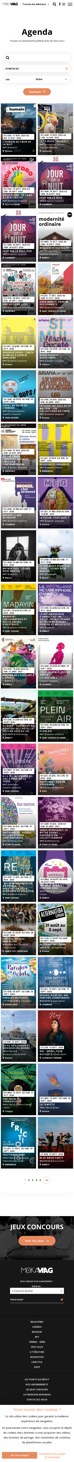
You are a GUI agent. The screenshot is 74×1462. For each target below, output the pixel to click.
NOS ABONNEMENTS (37, 1384)
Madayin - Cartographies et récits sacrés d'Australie (15, 621)
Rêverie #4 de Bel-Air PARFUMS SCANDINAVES (55, 996)
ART (37, 1336)
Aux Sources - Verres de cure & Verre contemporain (17, 835)
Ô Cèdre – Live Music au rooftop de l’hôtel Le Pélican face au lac (18, 728)
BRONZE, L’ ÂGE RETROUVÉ (12, 516)
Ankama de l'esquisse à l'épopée (18, 676)
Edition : (37, 1286)
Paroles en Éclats (15, 998)
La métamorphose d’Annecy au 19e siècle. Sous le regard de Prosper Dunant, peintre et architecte (55, 619)
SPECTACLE (37, 1346)
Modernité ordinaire (54, 248)
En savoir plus (52, 1456)
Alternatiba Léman (53, 944)
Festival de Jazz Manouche (14, 940)
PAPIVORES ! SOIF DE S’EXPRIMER (53, 783)
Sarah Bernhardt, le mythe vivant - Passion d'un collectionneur (54, 834)
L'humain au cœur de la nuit (17, 143)
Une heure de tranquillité (12, 1100)
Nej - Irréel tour (51, 1051)
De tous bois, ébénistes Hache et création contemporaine (16, 460)
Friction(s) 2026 (14, 1155)
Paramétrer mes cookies (52, 1453)
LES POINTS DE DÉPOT (37, 1379)
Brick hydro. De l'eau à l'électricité (17, 196)
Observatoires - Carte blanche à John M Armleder (18, 355)
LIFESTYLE (37, 1362)
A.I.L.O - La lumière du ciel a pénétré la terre (18, 779)
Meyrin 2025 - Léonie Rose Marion (17, 570)
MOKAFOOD (37, 1357)
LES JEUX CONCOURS (37, 1389)
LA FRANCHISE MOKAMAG (37, 1394)
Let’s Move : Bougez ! (54, 141)
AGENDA (37, 1326)
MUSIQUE (37, 1331)
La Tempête (47, 1104)
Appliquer (35, 91)
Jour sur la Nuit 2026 (17, 251)
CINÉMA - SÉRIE (37, 1341)
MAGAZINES (37, 1321)
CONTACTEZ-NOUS (37, 1399)
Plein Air (46, 731)
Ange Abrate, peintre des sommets (54, 303)
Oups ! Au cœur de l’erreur (15, 407)
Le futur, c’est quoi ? (54, 518)
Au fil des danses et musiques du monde (16, 1047)
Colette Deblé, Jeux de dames (55, 673)
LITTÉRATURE (37, 1352)
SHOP (37, 1367)
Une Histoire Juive (15, 304)
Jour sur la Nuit (51, 197)
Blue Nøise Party (51, 1158)
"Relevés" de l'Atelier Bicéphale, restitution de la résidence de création (18, 887)
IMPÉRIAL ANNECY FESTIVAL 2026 (51, 887)
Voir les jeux (35, 1241)
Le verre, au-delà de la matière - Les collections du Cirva (55, 408)
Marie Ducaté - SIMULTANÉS (50, 356)
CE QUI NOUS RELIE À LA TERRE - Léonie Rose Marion (55, 568)
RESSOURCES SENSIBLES (54, 464)
